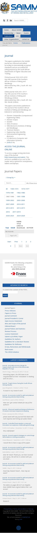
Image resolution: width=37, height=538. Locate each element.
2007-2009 (10, 204)
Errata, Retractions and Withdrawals (17, 347)
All (7, 189)
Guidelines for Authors (13, 339)
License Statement (11, 334)
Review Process (10, 331)
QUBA (20, 519)
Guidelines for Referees (13, 344)
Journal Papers (10, 308)
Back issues (9, 349)
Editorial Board (10, 326)
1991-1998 (21, 196)
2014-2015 (21, 208)
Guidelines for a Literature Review (17, 342)
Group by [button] (10, 177)
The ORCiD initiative (12, 352)
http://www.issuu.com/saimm (15, 157)
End (27, 246)
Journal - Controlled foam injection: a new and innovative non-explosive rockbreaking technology (18, 424)
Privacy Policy (8, 509)
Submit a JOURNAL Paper (14, 336)
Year (7, 228)
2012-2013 (10, 208)
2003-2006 (21, 200)
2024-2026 (21, 216)
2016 (8, 212)
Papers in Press (10, 313)
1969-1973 (14, 189)
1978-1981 (10, 193)
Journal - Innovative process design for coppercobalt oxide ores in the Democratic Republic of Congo (16, 367)
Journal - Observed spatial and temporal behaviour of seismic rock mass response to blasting (18, 410)
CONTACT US (26, 517)
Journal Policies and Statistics (15, 329)
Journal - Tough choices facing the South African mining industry (17, 384)
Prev (16, 242)
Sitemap (30, 509)
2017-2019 (17, 212)
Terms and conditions (20, 509)
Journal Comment (11, 316)
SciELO (9, 142)
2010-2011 (21, 204)
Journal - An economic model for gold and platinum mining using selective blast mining (18, 396)
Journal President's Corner (14, 318)
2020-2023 (10, 216)
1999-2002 (10, 200)
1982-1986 (21, 193)
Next (20, 246)
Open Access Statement (13, 321)
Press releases (10, 311)
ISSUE (13, 228)
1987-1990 (10, 196)
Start (9, 242)
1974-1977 (25, 189)
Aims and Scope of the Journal (15, 323)
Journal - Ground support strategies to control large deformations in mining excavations (18, 436)
